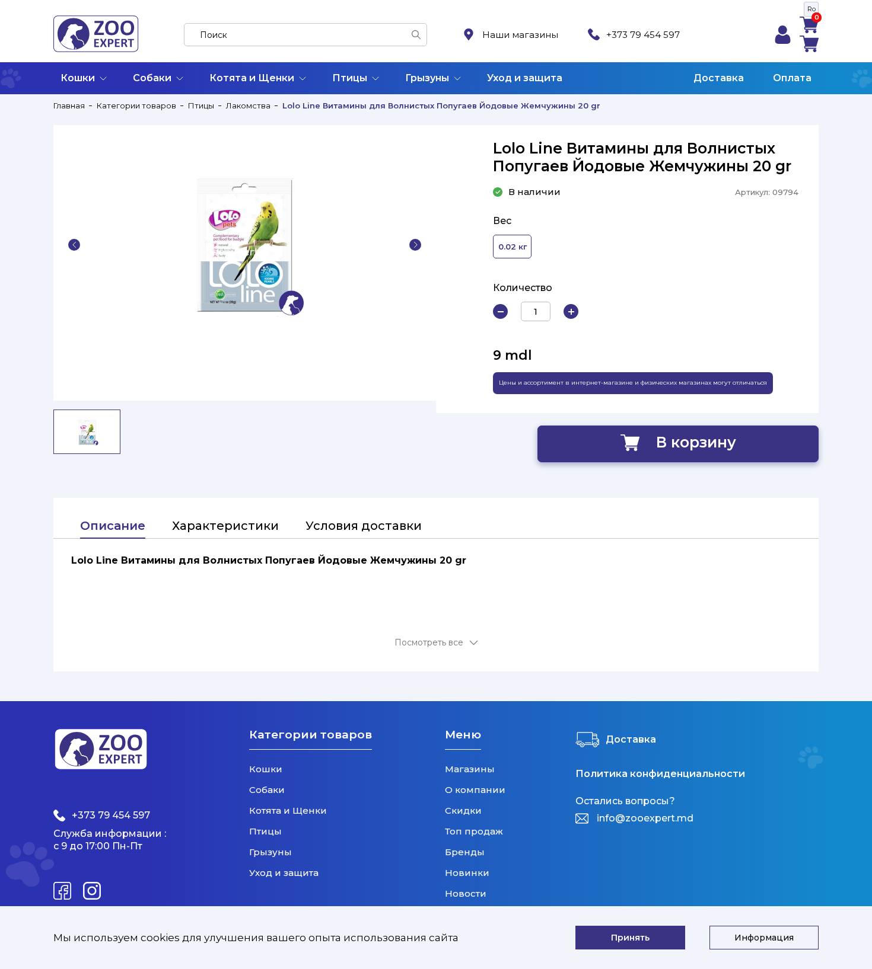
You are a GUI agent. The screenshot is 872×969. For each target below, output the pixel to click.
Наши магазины (520, 34)
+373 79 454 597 (643, 34)
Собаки (152, 78)
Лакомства (248, 105)
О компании (475, 789)
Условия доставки (363, 526)
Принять (630, 937)
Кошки (78, 78)
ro (811, 9)
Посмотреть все (428, 643)
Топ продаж (474, 831)
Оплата (792, 78)
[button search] (416, 34)
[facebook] (62, 891)
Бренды (465, 852)
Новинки (467, 872)
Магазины (470, 769)
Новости (465, 893)
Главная (69, 105)
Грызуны (427, 78)
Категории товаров (136, 105)
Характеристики (225, 526)
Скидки (463, 810)
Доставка (718, 78)
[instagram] (92, 891)
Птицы (349, 78)
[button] (74, 245)
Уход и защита (524, 78)
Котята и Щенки (251, 78)
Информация (764, 937)
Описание (112, 526)
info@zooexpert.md (645, 818)
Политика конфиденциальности (660, 774)
